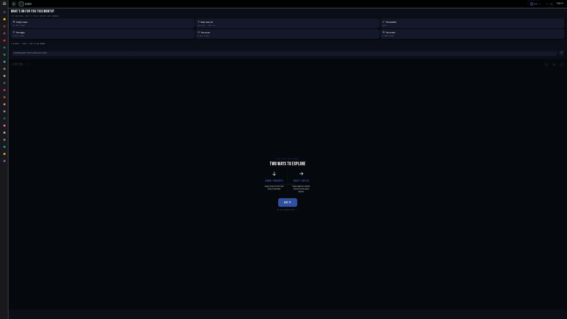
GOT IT (287, 202)
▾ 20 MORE (15, 44)
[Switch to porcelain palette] (547, 4)
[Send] (561, 53)
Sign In (560, 3)
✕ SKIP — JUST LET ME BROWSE (33, 44)
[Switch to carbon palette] (551, 4)
